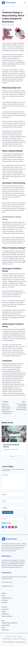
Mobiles (4, 611)
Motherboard (5, 614)
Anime (3, 595)
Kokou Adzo (7, 449)
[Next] (24, 440)
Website (5, 507)
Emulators (4, 607)
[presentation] (14, 434)
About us (8, 636)
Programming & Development (10, 623)
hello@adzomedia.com (7, 586)
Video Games (5, 630)
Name (5, 494)
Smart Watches (6, 625)
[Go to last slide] (4, 440)
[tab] (11, 456)
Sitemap (23, 638)
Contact (14, 636)
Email (5, 501)
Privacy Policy (15, 638)
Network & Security (7, 616)
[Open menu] (25, 2)
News (3, 620)
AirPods (4, 593)
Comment (6, 475)
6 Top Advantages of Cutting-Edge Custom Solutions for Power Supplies (21, 405)
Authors (20, 636)
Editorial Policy (7, 638)
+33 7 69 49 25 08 (6, 582)
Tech (3, 9)
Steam (3, 627)
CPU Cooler (5, 600)
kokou (5, 24)
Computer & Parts (6, 598)
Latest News (5, 609)
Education (4, 602)
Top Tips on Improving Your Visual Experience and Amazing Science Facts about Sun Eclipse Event (7, 407)
